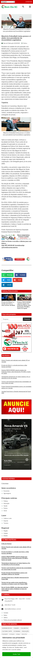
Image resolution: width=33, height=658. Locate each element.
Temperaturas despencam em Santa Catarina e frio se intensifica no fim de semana (25, 305)
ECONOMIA (17, 631)
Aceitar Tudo (16, 654)
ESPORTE (5, 634)
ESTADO (12, 634)
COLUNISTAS (24, 628)
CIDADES (16, 628)
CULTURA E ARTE (7, 631)
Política (25, 43)
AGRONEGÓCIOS (7, 628)
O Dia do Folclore (6, 543)
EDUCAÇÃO (25, 631)
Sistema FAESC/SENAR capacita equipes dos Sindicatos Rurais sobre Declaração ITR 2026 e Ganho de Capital (10, 305)
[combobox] (11, 319)
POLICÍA (24, 634)
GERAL (18, 634)
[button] (30, 6)
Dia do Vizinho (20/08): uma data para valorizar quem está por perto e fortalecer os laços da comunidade (14, 589)
